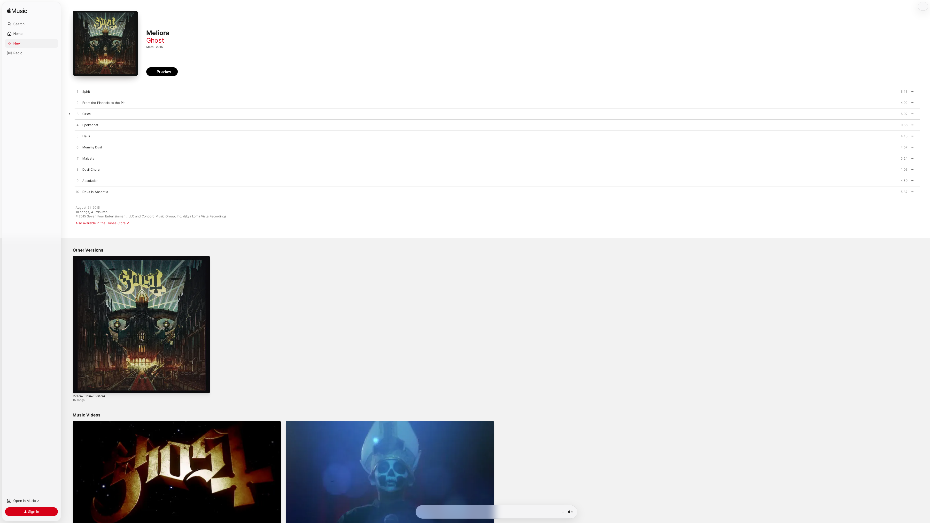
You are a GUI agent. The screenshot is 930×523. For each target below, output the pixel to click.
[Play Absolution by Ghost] (77, 181)
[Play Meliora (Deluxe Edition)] (78, 387)
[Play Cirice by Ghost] (77, 114)
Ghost (155, 40)
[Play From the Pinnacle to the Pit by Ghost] (77, 103)
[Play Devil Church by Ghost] (77, 170)
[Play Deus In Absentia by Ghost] (77, 192)
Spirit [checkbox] (86, 91)
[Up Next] (563, 511)
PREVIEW (902, 91)
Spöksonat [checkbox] (90, 125)
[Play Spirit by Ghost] (77, 92)
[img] (17, 11)
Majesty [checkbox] (88, 158)
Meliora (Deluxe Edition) (91, 258)
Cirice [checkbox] (86, 114)
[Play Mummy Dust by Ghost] (77, 147)
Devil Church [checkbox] (91, 169)
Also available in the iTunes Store (101, 223)
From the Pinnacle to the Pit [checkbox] (103, 103)
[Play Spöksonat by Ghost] (77, 125)
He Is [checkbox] (86, 136)
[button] (31, 24)
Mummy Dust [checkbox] (92, 147)
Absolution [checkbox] (90, 181)
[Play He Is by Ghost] (77, 136)
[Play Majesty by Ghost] (77, 158)
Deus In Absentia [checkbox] (95, 192)
